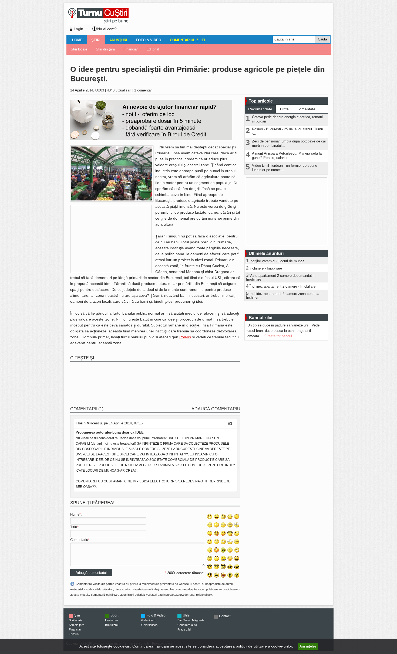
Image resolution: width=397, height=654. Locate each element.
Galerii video (149, 624)
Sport (114, 615)
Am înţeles (308, 646)
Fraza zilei (184, 629)
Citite (284, 109)
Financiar (130, 49)
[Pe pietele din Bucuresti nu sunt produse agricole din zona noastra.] (111, 200)
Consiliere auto (187, 624)
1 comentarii (143, 90)
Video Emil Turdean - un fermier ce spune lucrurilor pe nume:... (284, 168)
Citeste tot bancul (278, 336)
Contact (224, 616)
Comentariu (79, 540)
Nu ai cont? (107, 29)
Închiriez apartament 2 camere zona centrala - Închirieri (283, 295)
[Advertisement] (228, 20)
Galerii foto (148, 620)
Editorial (152, 49)
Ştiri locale (79, 49)
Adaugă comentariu (215, 409)
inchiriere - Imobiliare (266, 268)
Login (78, 29)
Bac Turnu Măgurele (190, 620)
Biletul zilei (111, 624)
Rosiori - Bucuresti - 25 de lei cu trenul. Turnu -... (287, 131)
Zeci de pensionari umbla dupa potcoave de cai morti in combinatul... (289, 143)
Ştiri (95, 40)
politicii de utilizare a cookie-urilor (264, 646)
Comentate (306, 109)
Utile (186, 615)
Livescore (111, 620)
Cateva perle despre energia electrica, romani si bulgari (287, 119)
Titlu (73, 527)
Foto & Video (148, 40)
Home (77, 40)
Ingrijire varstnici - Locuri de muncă (277, 261)
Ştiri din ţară (105, 49)
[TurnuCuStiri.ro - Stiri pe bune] (98, 23)
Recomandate (260, 109)
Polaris (185, 337)
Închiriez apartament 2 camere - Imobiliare (282, 286)
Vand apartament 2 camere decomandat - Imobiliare (280, 277)
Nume (74, 514)
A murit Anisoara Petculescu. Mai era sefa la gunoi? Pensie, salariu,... (287, 155)
